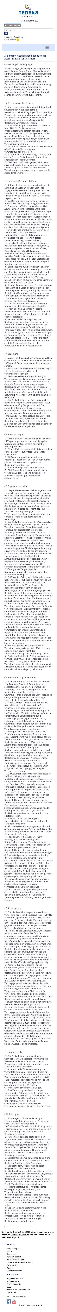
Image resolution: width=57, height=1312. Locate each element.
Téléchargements (14, 1270)
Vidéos (10, 1268)
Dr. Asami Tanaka (14, 1256)
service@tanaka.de (20, 1234)
